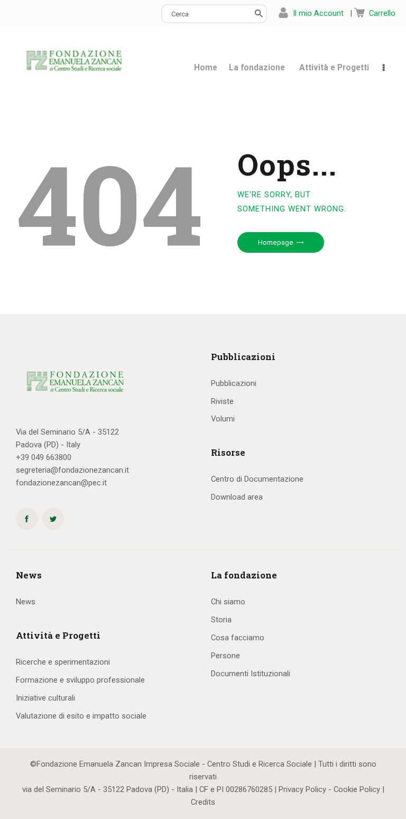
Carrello (382, 13)
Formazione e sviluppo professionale (80, 680)
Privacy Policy (302, 789)
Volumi (223, 419)
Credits (203, 802)
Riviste (222, 401)
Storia (221, 619)
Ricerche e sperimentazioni (63, 662)
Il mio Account (318, 13)
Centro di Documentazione (257, 479)
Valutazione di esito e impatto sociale (81, 716)
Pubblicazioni (233, 383)
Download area (237, 497)
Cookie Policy (357, 789)
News (25, 601)
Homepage (275, 242)
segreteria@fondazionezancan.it (72, 470)
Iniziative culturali (45, 698)
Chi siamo (228, 601)
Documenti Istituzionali (250, 673)
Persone (225, 655)
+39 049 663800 (43, 457)
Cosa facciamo (237, 637)
